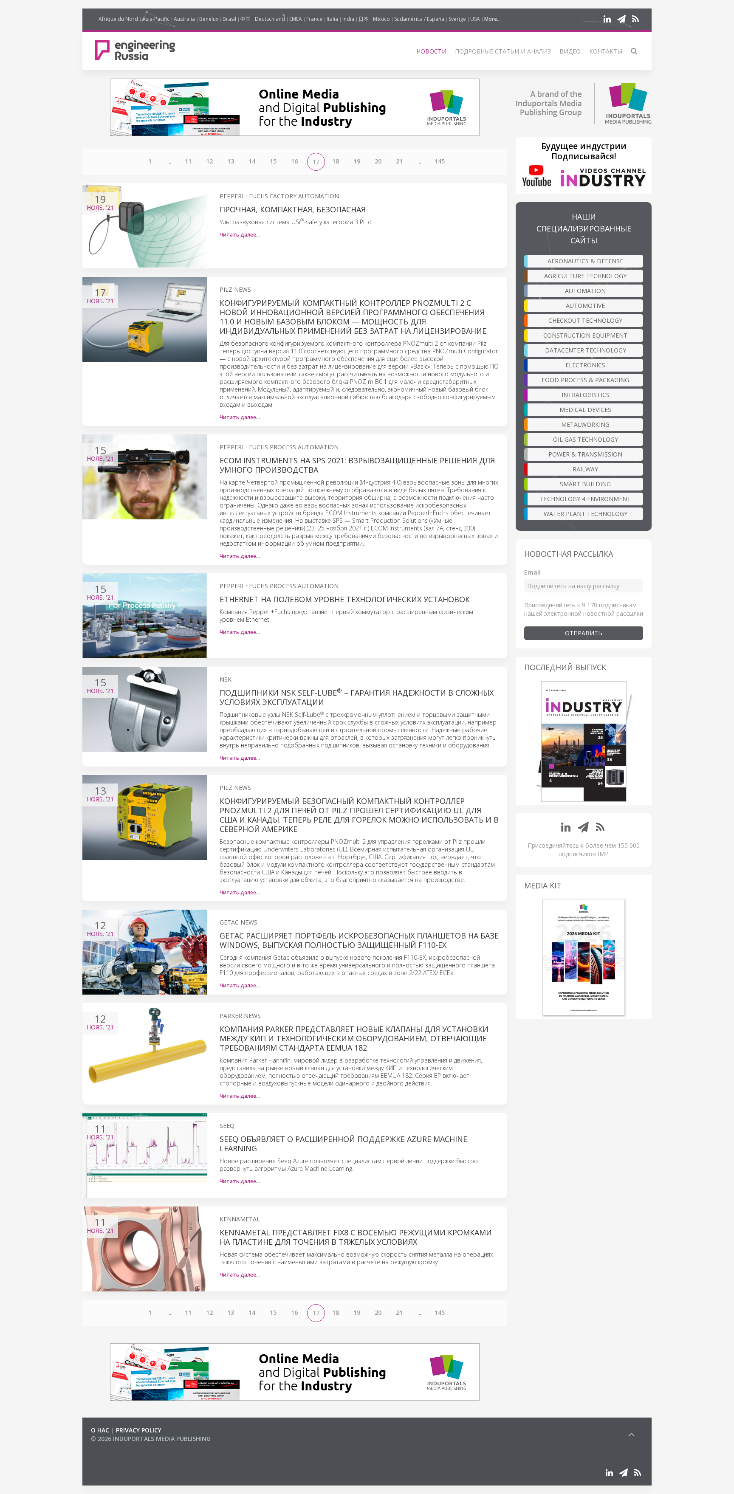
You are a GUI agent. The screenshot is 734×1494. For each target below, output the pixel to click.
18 (335, 161)
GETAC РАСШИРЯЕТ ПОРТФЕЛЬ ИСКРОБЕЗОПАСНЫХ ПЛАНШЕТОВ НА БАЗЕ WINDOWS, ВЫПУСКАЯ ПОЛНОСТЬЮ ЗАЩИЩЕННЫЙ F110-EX (359, 940)
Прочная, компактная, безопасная (293, 209)
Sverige (457, 19)
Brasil (229, 19)
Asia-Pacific (155, 19)
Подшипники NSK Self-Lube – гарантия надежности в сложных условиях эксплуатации (357, 697)
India (348, 19)
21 (399, 161)
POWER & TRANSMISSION (585, 454)
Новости (431, 51)
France (314, 19)
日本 (364, 19)
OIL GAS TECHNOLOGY (585, 439)
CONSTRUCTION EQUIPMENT (585, 335)
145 (440, 161)
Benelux (208, 19)
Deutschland (270, 19)
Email (532, 572)
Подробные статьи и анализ (503, 51)
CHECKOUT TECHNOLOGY (585, 320)
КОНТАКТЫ (605, 51)
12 (209, 161)
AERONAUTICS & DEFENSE (585, 261)
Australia (184, 19)
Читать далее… (240, 234)
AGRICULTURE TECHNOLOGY (585, 276)
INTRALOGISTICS (586, 395)
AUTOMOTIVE (585, 306)
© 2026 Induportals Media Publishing (151, 1439)
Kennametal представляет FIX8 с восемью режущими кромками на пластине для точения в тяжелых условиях (356, 1237)
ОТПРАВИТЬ (583, 633)
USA (475, 19)
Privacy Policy (138, 1430)
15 (273, 161)
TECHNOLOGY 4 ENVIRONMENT (585, 499)
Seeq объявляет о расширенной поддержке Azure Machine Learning (343, 1143)
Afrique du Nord (118, 19)
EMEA (295, 19)
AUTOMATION (585, 291)
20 (378, 161)
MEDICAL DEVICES (585, 410)
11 (188, 161)
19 (356, 161)
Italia (332, 19)
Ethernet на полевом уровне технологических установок (345, 599)
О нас (100, 1430)
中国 (245, 19)
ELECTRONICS (585, 365)
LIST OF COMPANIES (120, 1447)
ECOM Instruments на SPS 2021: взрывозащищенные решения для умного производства (357, 465)
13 (230, 161)
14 (251, 161)
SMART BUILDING (585, 484)
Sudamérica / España (419, 19)
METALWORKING (585, 424)
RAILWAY (585, 469)
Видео (570, 51)
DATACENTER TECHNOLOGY (585, 350)
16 (294, 161)
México (381, 19)
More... (492, 19)
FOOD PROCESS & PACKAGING (585, 380)
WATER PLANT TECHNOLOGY (585, 514)
